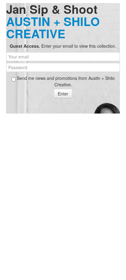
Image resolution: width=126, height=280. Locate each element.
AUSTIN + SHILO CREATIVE (53, 27)
